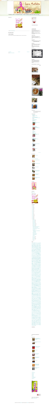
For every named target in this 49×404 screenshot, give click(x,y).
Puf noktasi (34, 304)
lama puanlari (39, 289)
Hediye (39, 272)
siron (40, 311)
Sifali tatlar (35, 311)
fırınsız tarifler (39, 266)
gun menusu (40, 269)
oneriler (40, 298)
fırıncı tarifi (36, 266)
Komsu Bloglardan (36, 285)
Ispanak (33, 275)
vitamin (40, 320)
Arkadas (37, 248)
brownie (33, 252)
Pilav (40, 301)
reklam (33, 306)
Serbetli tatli (34, 310)
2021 (32, 207)
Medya (36, 292)
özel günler (35, 299)
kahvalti (32, 279)
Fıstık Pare (36, 148)
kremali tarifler (35, 286)
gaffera (21, 402)
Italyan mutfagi (38, 275)
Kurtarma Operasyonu (34, 287)
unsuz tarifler (38, 319)
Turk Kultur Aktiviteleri (39, 317)
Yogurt (40, 323)
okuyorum (34, 298)
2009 (32, 217)
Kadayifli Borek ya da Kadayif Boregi (37, 174)
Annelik (32, 247)
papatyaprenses (38, 299)
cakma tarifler (33, 253)
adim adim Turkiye (36, 243)
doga (32, 260)
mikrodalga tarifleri (33, 294)
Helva (40, 272)
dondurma (34, 261)
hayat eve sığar (36, 272)
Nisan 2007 (34, 236)
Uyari (40, 319)
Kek (37, 281)
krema (33, 286)
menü (34, 293)
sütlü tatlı (40, 314)
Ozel (33, 299)
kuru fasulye (39, 287)
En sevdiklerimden (39, 263)
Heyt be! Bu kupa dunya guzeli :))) (36, 226)
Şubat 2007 (34, 238)
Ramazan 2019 (39, 304)
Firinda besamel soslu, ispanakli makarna (37, 357)
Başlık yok (34, 235)
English (33, 378)
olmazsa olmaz (37, 298)
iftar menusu (38, 276)
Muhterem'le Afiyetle (34, 126)
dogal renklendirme (36, 260)
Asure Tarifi (39, 248)
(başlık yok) (33, 345)
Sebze (34, 309)
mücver (39, 296)
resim (37, 306)
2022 (32, 206)
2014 (32, 213)
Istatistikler (35, 275)
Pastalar (33, 376)
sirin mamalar (38, 311)
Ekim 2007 (34, 221)
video (38, 320)
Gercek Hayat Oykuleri (37, 268)
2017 (32, 210)
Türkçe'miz (35, 319)
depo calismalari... (34, 259)
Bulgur (35, 252)
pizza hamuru (34, 302)
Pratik (40, 303)
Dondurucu (39, 261)
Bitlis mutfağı (38, 251)
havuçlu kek (33, 272)
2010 (32, 216)
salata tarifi (39, 308)
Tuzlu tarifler (33, 319)
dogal (33, 260)
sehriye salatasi (39, 309)
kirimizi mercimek (38, 282)
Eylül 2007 (34, 222)
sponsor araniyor (37, 312)
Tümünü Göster (39, 152)
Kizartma (36, 284)
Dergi (37, 259)
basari (36, 249)
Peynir (33, 301)
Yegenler (36, 322)
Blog (40, 251)
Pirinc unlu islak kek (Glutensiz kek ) (37, 353)
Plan (38, 302)
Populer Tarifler (35, 303)
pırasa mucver (37, 301)
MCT (35, 292)
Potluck (38, 303)
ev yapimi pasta (33, 265)
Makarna (33, 291)
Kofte (40, 284)
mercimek (40, 293)
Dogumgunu (40, 260)
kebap (35, 281)
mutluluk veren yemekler (35, 296)
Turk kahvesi (35, 317)
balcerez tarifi (33, 249)
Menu (32, 293)
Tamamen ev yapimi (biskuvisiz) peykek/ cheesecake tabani (37, 364)
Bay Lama (38, 249)
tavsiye (35, 315)
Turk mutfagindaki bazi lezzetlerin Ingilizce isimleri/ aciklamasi (37, 339)
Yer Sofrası (33, 131)
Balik (35, 249)
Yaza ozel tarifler (35, 321)
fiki (40, 266)
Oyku (32, 299)
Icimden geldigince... (36, 274)
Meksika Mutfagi (39, 292)
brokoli (32, 252)
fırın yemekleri (34, 266)
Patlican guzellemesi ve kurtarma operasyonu (37, 170)
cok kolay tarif (34, 255)
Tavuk (36, 315)
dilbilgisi (39, 259)
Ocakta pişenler (35, 297)
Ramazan (36, 304)
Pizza (32, 302)
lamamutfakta (33, 290)
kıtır (36, 282)
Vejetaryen (33, 320)
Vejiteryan (37, 320)
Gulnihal (37, 269)
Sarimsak (33, 309)
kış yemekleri (35, 282)
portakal (37, 303)
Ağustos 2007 (34, 223)
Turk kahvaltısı (33, 317)
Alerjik (34, 244)
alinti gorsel (36, 244)
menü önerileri (36, 293)
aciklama (34, 243)
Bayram (40, 249)
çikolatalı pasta (38, 256)
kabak (35, 278)
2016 (32, 211)
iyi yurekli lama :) (33, 278)
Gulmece (36, 269)
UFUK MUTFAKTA (34, 133)
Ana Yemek (35, 246)
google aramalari (33, 269)
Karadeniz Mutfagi (35, 280)
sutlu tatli (33, 314)
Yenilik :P (35, 323)
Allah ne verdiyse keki (39, 244)
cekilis (40, 253)
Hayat (34, 272)
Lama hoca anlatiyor (36, 289)
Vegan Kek (36, 360)
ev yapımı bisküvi (33, 264)
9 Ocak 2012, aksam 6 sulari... (35, 158)
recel (32, 306)
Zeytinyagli (33, 325)
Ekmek (32, 263)
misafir (37, 294)
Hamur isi (40, 271)
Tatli (32, 315)
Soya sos (35, 312)
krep (37, 286)
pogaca (40, 302)
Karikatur (38, 280)
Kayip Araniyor (33, 281)
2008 (32, 218)
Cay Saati (37, 253)
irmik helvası (39, 277)
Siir (36, 311)
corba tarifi (40, 255)
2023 (32, 205)
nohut (33, 297)
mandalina (40, 291)
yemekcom (33, 323)
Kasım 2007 (34, 220)
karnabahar (40, 280)
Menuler (33, 373)
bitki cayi (36, 251)
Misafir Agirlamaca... (35, 234)
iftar (36, 276)
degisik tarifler (37, 258)
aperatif (40, 247)
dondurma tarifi (36, 261)
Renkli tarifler (35, 306)
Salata (37, 308)
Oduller (37, 297)
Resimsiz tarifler (39, 306)
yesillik (36, 323)
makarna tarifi (35, 291)
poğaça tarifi (33, 303)
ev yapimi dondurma (39, 264)
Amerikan (33, 246)
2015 (32, 212)
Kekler (32, 375)
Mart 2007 (34, 237)
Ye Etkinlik (34, 322)
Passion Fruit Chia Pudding (34, 115)
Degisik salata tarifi (33, 258)
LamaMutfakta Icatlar (36, 290)
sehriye (36, 309)
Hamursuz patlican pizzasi (35, 227)
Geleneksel (33, 268)
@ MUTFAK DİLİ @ (34, 138)
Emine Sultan (36, 263)
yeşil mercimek (38, 323)
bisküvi (35, 251)
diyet (40, 259)
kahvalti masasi (35, 279)
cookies (36, 255)
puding (32, 304)
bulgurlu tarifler (37, 252)
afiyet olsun (40, 243)
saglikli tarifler (35, 307)
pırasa (35, 301)
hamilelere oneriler (37, 271)
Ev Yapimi (36, 264)
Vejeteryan (35, 320)
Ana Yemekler (33, 372)
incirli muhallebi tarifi (36, 277)
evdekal (40, 265)
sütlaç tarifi (38, 314)
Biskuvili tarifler (33, 251)
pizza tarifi (37, 302)
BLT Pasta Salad (33, 120)
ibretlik (40, 275)
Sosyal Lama (33, 312)
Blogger (27, 402)
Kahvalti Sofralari (39, 279)
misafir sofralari (39, 294)
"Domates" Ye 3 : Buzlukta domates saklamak (37, 346)
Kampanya (33, 280)
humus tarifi (33, 274)
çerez (34, 256)
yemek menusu (39, 322)
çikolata (35, 256)
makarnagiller (38, 291)
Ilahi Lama (40, 274)
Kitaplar (34, 284)
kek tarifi (38, 281)
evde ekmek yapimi (37, 265)
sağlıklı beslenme (39, 307)
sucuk (40, 312)
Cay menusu (35, 253)
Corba (37, 255)
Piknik (38, 301)
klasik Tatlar (38, 284)
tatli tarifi (33, 315)
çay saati (32, 256)
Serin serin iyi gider (37, 310)
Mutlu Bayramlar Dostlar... (37, 163)
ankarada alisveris (39, 246)
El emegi (34, 263)
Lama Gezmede (33, 289)
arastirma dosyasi (34, 248)
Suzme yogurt (35, 314)
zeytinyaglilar (35, 325)
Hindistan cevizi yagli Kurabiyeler (37, 367)
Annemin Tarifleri (35, 247)
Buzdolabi (40, 252)
